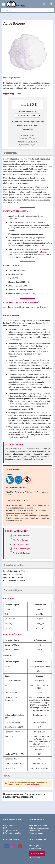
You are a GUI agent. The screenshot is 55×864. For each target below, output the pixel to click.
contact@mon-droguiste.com (35, 846)
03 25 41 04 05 (38, 853)
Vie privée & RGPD (10, 830)
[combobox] (27, 10)
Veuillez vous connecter (29, 784)
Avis (7, 775)
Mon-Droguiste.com (11, 77)
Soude (40, 252)
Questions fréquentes (38, 825)
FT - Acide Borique (20, 540)
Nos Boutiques (9, 825)
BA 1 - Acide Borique (21, 544)
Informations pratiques (39, 828)
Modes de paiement (37, 833)
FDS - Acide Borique (21, 535)
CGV (5, 828)
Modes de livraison (37, 830)
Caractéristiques (13, 590)
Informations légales (12, 833)
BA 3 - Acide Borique (21, 553)
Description (10, 152)
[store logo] (16, 4)
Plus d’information (14, 565)
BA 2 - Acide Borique (21, 548)
